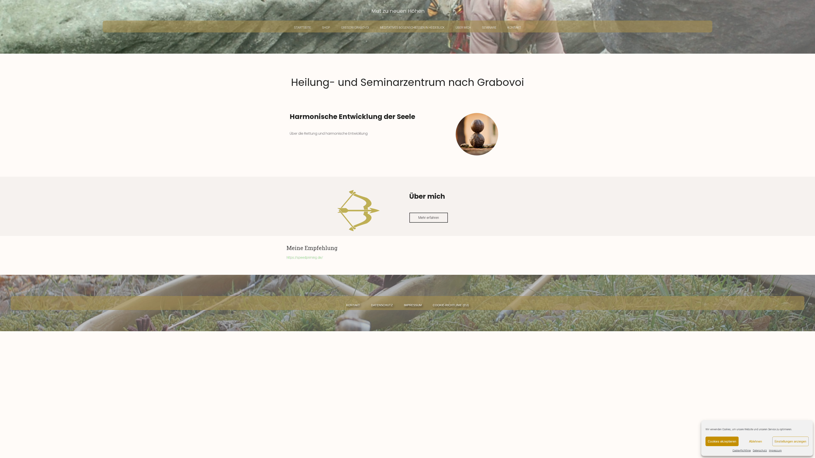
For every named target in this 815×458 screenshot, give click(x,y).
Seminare (489, 27)
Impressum (775, 450)
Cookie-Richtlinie (741, 450)
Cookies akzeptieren (722, 441)
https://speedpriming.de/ (305, 258)
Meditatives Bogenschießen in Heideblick (412, 27)
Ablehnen (755, 441)
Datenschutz (760, 450)
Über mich (463, 27)
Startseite (302, 27)
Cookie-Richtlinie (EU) (451, 305)
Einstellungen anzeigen (790, 441)
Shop (326, 27)
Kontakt (514, 27)
